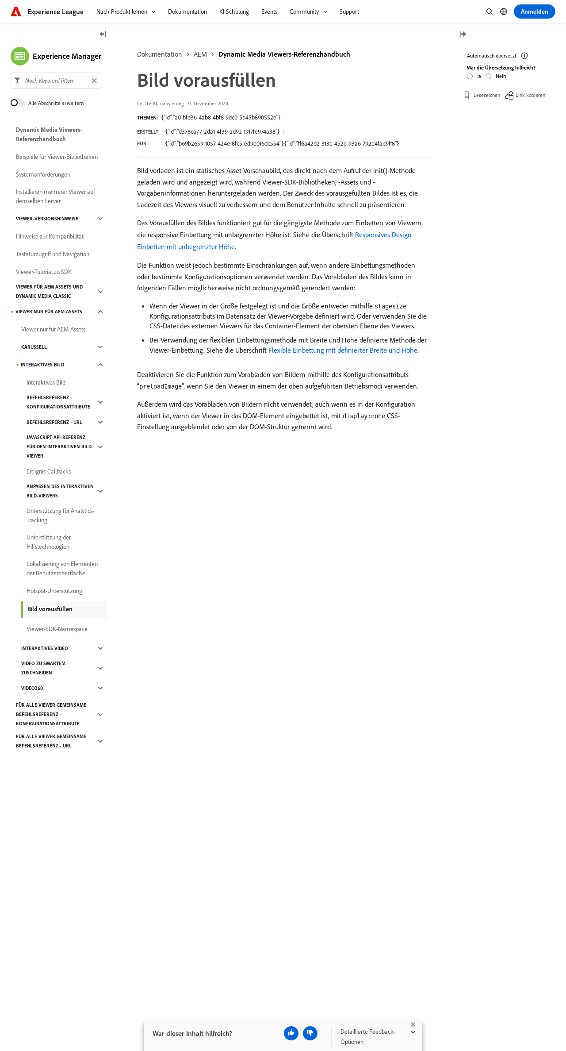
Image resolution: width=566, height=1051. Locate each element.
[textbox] (56, 81)
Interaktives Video (44, 648)
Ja (479, 76)
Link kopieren (530, 95)
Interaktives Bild (42, 365)
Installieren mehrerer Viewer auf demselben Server (55, 196)
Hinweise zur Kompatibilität (50, 236)
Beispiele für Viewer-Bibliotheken (57, 157)
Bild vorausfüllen (50, 609)
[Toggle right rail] (462, 35)
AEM (200, 54)
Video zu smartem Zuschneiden (43, 668)
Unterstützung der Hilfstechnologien (49, 542)
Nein (501, 76)
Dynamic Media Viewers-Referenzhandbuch (284, 54)
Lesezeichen (487, 95)
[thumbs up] (291, 1033)
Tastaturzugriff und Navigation (52, 254)
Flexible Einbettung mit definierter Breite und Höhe (342, 350)
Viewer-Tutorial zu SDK (44, 272)
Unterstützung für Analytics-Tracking (60, 515)
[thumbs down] (310, 1033)
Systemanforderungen (43, 174)
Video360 (32, 688)
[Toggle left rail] (103, 35)
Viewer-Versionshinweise (47, 219)
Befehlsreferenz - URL (54, 422)
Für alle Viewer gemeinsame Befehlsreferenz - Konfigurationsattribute (51, 714)
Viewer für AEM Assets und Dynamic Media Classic (49, 291)
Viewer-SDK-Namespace (57, 629)
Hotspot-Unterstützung (54, 591)
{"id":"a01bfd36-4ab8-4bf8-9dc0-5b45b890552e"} (220, 117)
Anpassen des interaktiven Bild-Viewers (60, 491)
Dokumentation (159, 54)
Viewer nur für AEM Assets (48, 311)
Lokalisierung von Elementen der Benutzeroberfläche (62, 568)
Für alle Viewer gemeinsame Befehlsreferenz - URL (51, 741)
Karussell (34, 347)
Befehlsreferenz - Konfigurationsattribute (58, 402)
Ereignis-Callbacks (49, 471)
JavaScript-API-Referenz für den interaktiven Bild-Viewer (60, 446)
